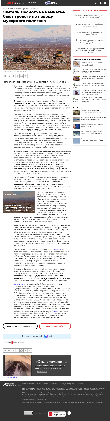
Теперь (55, 311)
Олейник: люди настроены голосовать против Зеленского (91, 111)
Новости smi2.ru (10, 377)
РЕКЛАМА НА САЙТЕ (28, 384)
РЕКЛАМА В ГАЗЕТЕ (42, 384)
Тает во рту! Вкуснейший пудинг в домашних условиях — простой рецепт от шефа (93, 78)
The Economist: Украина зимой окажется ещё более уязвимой (91, 132)
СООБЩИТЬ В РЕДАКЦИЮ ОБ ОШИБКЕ (71, 384)
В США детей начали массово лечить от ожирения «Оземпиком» (93, 118)
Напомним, (57, 249)
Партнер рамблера (40, 413)
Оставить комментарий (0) (55, 326)
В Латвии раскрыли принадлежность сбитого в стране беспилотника (93, 139)
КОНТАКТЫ (54, 384)
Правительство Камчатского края (14, 71)
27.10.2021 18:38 (8, 9)
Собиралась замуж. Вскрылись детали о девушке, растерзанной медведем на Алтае (93, 85)
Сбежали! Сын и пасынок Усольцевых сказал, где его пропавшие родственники (94, 71)
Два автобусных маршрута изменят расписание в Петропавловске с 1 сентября (90, 50)
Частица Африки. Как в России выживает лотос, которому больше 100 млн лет (93, 99)
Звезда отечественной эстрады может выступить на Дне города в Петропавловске (89, 25)
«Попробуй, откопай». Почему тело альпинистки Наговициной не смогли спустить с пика (94, 92)
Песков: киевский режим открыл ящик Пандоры (92, 125)
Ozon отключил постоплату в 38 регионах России (89, 33)
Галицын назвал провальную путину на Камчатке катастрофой (89, 16)
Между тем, (19, 284)
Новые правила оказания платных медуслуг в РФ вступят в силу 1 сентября (89, 42)
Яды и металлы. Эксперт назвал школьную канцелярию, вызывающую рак (92, 63)
